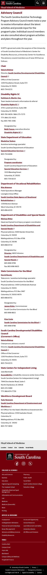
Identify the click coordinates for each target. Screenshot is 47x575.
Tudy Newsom (7, 400)
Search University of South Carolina (37, 3)
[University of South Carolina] (23, 456)
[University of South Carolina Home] (10, 2)
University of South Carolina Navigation (43, 3)
